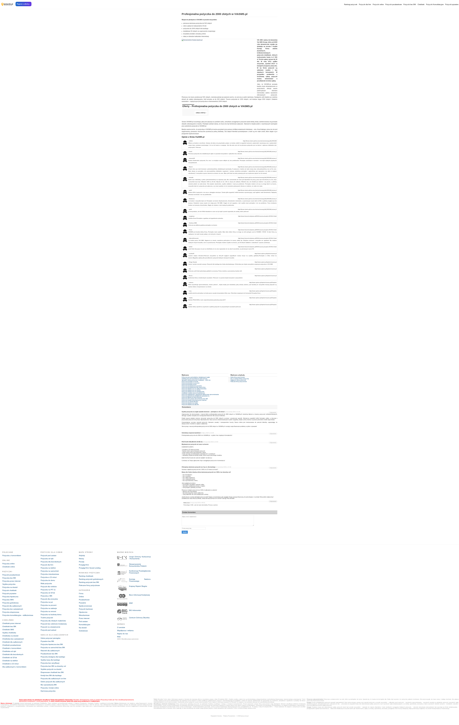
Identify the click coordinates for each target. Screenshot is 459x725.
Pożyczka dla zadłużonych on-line (53, 678)
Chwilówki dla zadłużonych (12, 642)
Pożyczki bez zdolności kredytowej (54, 624)
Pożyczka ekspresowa (10, 612)
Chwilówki (421, 4)
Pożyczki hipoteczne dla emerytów (192, 397)
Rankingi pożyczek (350, 4)
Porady (81, 562)
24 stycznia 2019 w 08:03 (197, 502)
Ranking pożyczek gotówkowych (91, 579)
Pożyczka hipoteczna (10, 597)
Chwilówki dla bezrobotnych (12, 654)
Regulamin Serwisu (216, 716)
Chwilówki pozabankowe (11, 645)
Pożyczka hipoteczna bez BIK (52, 644)
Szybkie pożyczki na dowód (51, 669)
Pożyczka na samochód (50, 571)
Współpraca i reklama (125, 630)
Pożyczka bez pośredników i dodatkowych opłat (196, 377)
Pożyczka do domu (48, 580)
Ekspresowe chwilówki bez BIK (52, 672)
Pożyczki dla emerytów (49, 599)
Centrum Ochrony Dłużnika (139, 618)
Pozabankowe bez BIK (49, 654)
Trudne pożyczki (47, 618)
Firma (81, 593)
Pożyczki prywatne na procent (190, 383)
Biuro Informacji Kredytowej (139, 595)
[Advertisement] (229, 343)
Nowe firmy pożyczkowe (237, 377)
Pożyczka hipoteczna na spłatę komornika (194, 388)
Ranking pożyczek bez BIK (89, 582)
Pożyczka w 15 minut (49, 577)
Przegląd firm (84, 565)
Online (81, 597)
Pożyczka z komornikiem (11, 555)
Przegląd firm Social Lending (90, 568)
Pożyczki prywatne (451, 4)
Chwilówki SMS (8, 630)
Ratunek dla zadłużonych (50, 651)
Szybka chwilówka (9, 633)
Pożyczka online (8, 564)
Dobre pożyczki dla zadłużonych (53, 682)
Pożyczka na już (47, 602)
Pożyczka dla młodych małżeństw (53, 621)
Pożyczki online (378, 4)
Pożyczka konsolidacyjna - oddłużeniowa (17, 615)
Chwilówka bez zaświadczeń (13, 639)
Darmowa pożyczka (48, 691)
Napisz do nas (122, 634)
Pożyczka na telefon (48, 568)
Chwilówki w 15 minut (10, 664)
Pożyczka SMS (8, 600)
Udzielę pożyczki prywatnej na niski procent (194, 378)
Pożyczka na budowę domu (51, 614)
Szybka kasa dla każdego (50, 660)
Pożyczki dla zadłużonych (12, 606)
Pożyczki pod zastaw (48, 555)
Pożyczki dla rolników (49, 587)
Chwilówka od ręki (9, 651)
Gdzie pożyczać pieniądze (50, 638)
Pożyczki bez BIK (409, 4)
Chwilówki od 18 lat (9, 657)
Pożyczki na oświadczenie (50, 627)
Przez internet (84, 618)
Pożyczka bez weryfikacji (50, 663)
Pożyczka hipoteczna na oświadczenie (193, 391)
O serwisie (121, 627)
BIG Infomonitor (135, 610)
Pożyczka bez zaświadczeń (12, 609)
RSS (118, 637)
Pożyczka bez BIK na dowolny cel (53, 666)
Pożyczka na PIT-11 (48, 590)
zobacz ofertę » (201, 113)
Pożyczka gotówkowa (10, 603)
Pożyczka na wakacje (49, 608)
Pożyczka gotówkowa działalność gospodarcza (195, 396)
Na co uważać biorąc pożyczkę (239, 378)
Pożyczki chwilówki (9, 590)
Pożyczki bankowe (86, 609)
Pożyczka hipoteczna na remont (191, 390)
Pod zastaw (83, 621)
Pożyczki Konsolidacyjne (435, 4)
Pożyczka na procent (48, 605)
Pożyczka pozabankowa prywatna (192, 386)
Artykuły (82, 555)
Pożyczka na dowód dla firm (190, 401)
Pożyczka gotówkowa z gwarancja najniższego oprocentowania (200, 394)
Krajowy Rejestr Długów (138, 586)
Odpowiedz (273, 412)
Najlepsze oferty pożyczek (238, 380)
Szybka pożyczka (8, 584)
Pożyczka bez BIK (9, 578)
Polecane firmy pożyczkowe (238, 381)
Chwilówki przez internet (11, 623)
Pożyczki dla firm (365, 4)
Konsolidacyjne (84, 624)
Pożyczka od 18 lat (48, 593)
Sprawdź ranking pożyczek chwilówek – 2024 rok (196, 380)
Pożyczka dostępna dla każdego (53, 657)
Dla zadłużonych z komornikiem (14, 667)
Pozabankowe (84, 600)
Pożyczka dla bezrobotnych (51, 562)
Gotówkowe (83, 631)
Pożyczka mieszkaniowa (50, 574)
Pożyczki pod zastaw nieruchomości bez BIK (195, 398)
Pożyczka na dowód (9, 587)
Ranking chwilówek (86, 576)
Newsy (81, 559)
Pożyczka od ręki (47, 559)
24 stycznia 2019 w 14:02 (210, 441)
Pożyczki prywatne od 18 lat (190, 381)
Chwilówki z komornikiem (11, 648)
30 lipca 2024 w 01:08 (207, 433)
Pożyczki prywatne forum (189, 384)
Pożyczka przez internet (11, 581)
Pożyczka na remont (48, 611)
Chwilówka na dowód (10, 636)
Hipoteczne (83, 612)
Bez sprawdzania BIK (49, 685)
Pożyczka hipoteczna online (190, 403)
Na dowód (83, 628)
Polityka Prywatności (229, 716)
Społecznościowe (85, 606)
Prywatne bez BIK (47, 641)
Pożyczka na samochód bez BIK (53, 647)
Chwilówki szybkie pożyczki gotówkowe (193, 393)
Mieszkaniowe (84, 615)
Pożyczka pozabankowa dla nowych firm (193, 387)
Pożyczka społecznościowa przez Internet (194, 400)
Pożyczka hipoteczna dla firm (190, 404)
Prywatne (82, 603)
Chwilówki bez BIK (9, 626)
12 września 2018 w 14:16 (223, 467)
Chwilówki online (8, 567)
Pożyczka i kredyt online (50, 688)
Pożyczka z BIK (46, 596)
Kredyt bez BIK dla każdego (51, 675)
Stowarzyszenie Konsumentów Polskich (138, 565)
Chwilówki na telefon (10, 661)
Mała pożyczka (46, 583)
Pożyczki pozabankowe (393, 4)
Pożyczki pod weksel (48, 630)
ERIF (131, 603)
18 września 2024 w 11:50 (232, 411)
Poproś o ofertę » (23, 4)
